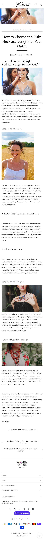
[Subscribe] (41, 496)
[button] (36, 4)
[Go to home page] (22, 4)
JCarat (18, 533)
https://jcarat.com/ (22, 535)
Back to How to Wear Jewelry (23, 429)
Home (13, 30)
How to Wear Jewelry (24, 30)
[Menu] (2, 4)
